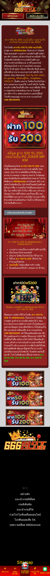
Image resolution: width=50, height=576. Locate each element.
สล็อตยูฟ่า (5, 464)
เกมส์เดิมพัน (25, 504)
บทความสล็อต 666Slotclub (25, 524)
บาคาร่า (5, 467)
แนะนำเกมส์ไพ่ (25, 509)
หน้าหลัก (25, 494)
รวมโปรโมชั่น (35, 572)
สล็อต (3, 480)
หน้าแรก (5, 571)
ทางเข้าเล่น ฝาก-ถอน (25, 572)
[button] (25, 488)
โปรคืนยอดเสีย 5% (25, 519)
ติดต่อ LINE (45, 573)
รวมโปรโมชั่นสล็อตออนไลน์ (25, 514)
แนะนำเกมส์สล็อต (25, 499)
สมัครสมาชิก (15, 572)
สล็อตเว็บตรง (7, 477)
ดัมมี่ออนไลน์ (7, 471)
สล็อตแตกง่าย (7, 474)
